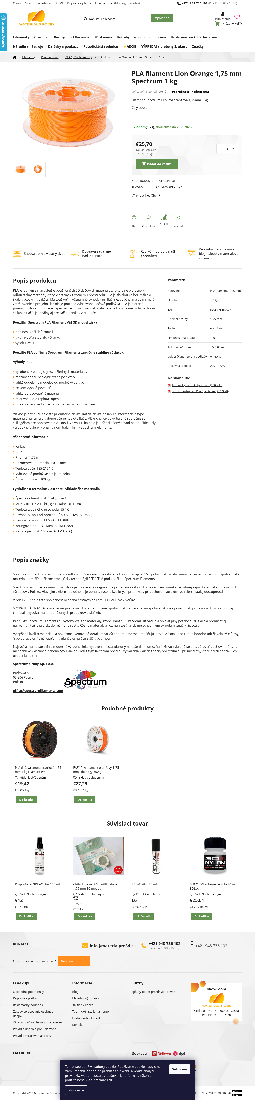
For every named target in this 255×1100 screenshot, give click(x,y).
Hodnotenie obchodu (87, 1018)
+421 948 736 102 (164, 943)
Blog (75, 992)
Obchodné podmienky (28, 992)
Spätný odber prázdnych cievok (153, 992)
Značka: (169, 186)
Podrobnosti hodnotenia (190, 92)
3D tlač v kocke (82, 1005)
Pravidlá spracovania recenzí (32, 1035)
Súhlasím (179, 1069)
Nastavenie (76, 1090)
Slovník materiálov (38, 3)
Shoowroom (33, 253)
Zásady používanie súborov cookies (37, 1022)
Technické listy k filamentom (92, 1011)
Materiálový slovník (85, 998)
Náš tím (67, 961)
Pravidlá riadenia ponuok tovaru (35, 1029)
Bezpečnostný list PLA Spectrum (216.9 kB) (200, 391)
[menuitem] (21, 36)
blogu (203, 253)
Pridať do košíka (159, 164)
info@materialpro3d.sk (113, 945)
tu (110, 1080)
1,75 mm (216, 319)
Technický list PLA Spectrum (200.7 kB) (197, 385)
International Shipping (110, 3)
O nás (17, 3)
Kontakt (135, 3)
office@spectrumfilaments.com (38, 690)
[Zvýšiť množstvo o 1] (233, 148)
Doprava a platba (79, 3)
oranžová (216, 328)
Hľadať (162, 18)
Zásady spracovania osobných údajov (34, 1013)
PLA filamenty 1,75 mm (225, 291)
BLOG (59, 3)
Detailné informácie (187, 107)
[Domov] (16, 57)
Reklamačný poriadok (28, 1005)
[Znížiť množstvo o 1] (221, 148)
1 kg (213, 338)
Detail (145, 916)
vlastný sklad (56, 253)
